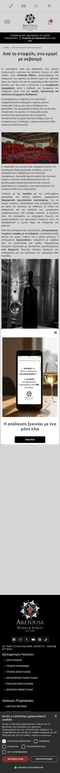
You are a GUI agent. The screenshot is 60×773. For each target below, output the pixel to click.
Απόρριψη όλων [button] (44, 759)
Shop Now (30, 439)
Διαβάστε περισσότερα (41, 735)
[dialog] (30, 742)
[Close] (55, 332)
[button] (30, 767)
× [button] (55, 716)
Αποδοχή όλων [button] (15, 759)
